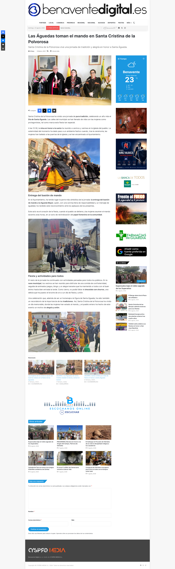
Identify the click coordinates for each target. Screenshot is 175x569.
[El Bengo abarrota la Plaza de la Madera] (121, 298)
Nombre (31, 511)
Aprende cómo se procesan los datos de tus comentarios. (74, 533)
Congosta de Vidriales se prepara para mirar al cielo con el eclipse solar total (97, 469)
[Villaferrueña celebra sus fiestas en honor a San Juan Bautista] (121, 326)
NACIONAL (91, 23)
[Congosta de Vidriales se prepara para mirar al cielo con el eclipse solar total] (98, 458)
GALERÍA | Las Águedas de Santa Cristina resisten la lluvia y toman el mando (67, 378)
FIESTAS (121, 23)
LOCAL (51, 23)
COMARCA (60, 23)
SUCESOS (101, 23)
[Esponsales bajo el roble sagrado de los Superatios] (41, 432)
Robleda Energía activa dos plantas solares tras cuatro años (137, 316)
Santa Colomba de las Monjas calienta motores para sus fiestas (137, 306)
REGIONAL (81, 23)
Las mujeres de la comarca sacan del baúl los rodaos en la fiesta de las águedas (40, 378)
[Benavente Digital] (87, 9)
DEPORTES (111, 23)
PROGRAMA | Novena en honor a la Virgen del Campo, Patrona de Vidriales (69, 443)
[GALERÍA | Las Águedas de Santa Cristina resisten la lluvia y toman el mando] (69, 367)
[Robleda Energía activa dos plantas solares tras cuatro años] (121, 317)
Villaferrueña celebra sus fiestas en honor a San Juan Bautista (137, 326)
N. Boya (32, 51)
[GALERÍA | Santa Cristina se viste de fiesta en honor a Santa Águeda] (97, 367)
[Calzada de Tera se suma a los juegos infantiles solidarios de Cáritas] (41, 458)
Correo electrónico (35, 520)
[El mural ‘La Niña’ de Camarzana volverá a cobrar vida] (70, 458)
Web (72, 520)
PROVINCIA (71, 23)
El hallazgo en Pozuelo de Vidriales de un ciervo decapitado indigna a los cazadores (98, 443)
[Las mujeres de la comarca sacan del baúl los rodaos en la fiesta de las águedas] (41, 367)
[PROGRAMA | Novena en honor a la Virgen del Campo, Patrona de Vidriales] (70, 432)
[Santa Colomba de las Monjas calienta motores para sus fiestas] (121, 307)
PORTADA (42, 23)
